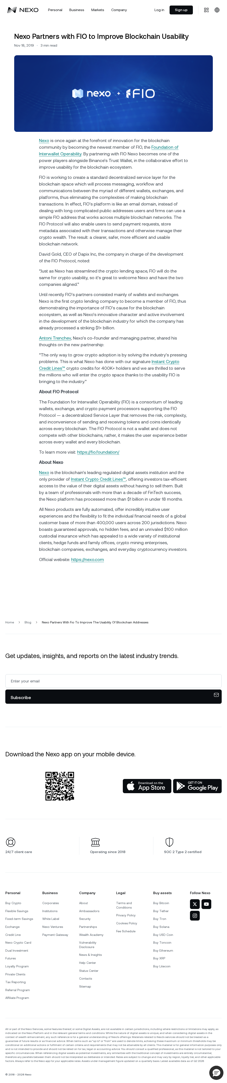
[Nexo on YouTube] (206, 904)
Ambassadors (89, 911)
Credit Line (13, 935)
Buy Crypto (13, 903)
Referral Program (17, 990)
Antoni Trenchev (55, 338)
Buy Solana (161, 927)
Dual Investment (16, 950)
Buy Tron (159, 919)
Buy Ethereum (163, 950)
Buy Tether (161, 911)
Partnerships (88, 927)
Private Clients (15, 974)
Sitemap (85, 986)
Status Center (88, 970)
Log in (159, 10)
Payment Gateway (55, 935)
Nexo (44, 140)
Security (85, 919)
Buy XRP (159, 958)
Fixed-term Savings (19, 919)
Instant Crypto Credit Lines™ (98, 479)
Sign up (181, 10)
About (83, 903)
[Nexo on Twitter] (195, 904)
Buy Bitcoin (161, 903)
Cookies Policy (126, 923)
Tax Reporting (15, 982)
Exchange (12, 927)
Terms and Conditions (124, 905)
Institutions (49, 911)
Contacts (85, 978)
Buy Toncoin (162, 942)
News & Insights (90, 955)
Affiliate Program (17, 998)
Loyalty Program (17, 966)
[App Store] (147, 786)
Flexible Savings (16, 911)
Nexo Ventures (52, 927)
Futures (10, 958)
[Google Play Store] (197, 786)
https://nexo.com (87, 559)
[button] (216, 1073)
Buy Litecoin (161, 966)
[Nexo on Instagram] (195, 916)
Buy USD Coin (163, 935)
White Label (50, 919)
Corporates (50, 903)
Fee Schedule (125, 931)
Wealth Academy (91, 935)
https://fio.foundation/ (98, 452)
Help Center (87, 962)
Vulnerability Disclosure (87, 945)
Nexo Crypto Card (18, 942)
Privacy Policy (126, 915)
